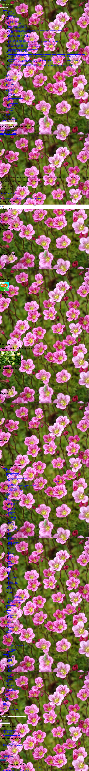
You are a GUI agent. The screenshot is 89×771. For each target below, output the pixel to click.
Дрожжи (8, 130)
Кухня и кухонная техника (14, 74)
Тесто (7, 590)
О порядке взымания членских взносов (17, 27)
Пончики (10, 587)
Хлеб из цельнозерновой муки (15, 600)
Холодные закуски (12, 503)
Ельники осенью (12, 16)
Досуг (4, 693)
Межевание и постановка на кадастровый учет (17, 62)
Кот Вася (10, 651)
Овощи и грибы (9, 99)
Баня (7, 77)
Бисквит (10, 572)
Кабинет (8, 620)
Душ (7, 623)
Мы (6, 641)
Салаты (7, 505)
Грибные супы (11, 512)
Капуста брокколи (12, 543)
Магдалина (13, 649)
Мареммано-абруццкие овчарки (18, 645)
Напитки (8, 115)
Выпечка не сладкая (10, 588)
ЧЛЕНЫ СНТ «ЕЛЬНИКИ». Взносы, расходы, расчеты (19, 25)
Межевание (8, 493)
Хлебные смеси (12, 106)
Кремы (10, 579)
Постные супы (11, 513)
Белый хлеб (2, 130)
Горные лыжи (9, 696)
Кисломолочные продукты (12, 111)
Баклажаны (11, 538)
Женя (7, 639)
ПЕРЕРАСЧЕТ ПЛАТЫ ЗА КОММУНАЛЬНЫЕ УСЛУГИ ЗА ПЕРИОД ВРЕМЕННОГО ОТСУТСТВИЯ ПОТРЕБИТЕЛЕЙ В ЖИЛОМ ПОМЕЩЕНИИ (44, 60)
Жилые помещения (10, 618)
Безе (9, 573)
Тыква (9, 561)
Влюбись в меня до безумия (9, 732)
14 (7, 215)
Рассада (7, 681)
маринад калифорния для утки (10, 733)
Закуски (7, 502)
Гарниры (8, 568)
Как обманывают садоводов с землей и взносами (20, 50)
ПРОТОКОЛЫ (9, 32)
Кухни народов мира (10, 608)
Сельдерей (10, 672)
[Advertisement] (41, 242)
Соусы (7, 100)
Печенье (10, 584)
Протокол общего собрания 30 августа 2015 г (19, 36)
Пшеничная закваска (16, 596)
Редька (10, 557)
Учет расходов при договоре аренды (17, 45)
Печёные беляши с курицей (9, 730)
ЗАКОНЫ (8, 52)
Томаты (10, 674)
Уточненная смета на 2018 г (15, 23)
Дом (4, 611)
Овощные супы (12, 510)
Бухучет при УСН (12, 59)
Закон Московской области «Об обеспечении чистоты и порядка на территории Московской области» (32, 57)
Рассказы (5, 704)
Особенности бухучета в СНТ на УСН (17, 40)
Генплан (8, 470)
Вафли (9, 576)
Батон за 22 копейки (5, 198)
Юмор (4, 708)
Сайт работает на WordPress (22, 770)
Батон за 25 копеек (14, 198)
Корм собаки (14, 650)
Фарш (9, 534)
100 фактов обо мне (7, 116)
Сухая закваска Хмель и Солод (18, 597)
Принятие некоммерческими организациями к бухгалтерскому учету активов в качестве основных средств (33, 41)
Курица (10, 93)
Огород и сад (6, 654)
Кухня (7, 72)
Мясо (9, 91)
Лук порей (10, 549)
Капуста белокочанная (13, 542)
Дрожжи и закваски (13, 103)
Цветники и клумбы (10, 689)
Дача (4, 70)
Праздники (8, 114)
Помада (10, 586)
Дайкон (10, 657)
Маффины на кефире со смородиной (11, 735)
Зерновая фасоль (12, 563)
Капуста (10, 540)
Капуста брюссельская (13, 544)
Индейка (13, 524)
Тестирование (11, 617)
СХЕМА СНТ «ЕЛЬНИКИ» (12, 17)
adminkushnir (8, 136)
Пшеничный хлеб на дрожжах (33, 198)
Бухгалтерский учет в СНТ (14, 39)
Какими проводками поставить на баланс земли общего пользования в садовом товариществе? (31, 44)
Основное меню (4, 7)
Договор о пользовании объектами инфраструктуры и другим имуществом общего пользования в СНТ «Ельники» (35, 30)
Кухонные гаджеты (12, 615)
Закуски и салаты (10, 84)
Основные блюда (10, 90)
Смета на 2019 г (12, 22)
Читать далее (4, 195)
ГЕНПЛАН (8, 18)
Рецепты (5, 81)
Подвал (7, 71)
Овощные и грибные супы (14, 88)
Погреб (10, 630)
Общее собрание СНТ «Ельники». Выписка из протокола (22, 485)
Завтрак (7, 499)
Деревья (10, 686)
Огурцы (10, 666)
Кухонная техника (12, 613)
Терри (4, 744)
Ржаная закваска (15, 595)
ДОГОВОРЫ (9, 28)
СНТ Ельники (9, 469)
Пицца (10, 532)
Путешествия (6, 705)
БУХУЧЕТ (8, 37)
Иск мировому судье (13, 479)
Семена (7, 680)
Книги (7, 699)
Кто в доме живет (10, 79)
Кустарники (11, 685)
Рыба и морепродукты (13, 96)
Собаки (10, 644)
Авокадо (10, 537)
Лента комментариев (8, 756)
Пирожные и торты (13, 583)
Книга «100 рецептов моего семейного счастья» (14, 67)
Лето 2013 (10, 15)
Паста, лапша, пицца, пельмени (15, 98)
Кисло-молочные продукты (12, 500)
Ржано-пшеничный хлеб (14, 602)
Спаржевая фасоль (12, 564)
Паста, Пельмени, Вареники (15, 530)
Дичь (9, 95)
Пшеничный (11, 104)
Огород (7, 75)
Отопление (8, 632)
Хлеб (7, 101)
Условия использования (11, 119)
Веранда (8, 625)
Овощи (7, 535)
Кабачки (10, 539)
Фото (7, 700)
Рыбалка (8, 694)
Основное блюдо (10, 514)
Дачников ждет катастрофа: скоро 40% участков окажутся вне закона (24, 64)
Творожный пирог (17, 745)
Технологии (8, 610)
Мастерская (11, 627)
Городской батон (8, 133)
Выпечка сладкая (10, 110)
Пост (7, 607)
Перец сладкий (12, 553)
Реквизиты (8, 66)
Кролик (13, 525)
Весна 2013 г (11, 13)
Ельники (5, 10)
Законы (7, 495)
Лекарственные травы (11, 690)
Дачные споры (9, 47)
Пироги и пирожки (13, 582)
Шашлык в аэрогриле (8, 731)
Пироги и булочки (10, 108)
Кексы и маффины (12, 577)
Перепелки (13, 528)
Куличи (10, 581)
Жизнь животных (10, 80)
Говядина (13, 517)
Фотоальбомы (9, 11)
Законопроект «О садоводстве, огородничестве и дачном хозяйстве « (24, 61)
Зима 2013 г (11, 12)
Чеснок (10, 566)
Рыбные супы (11, 89)
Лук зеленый (11, 548)
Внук (7, 635)
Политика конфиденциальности (10, 69)
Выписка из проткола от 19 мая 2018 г (17, 33)
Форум (4, 120)
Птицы (10, 652)
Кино (7, 698)
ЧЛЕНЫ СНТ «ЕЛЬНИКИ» (12, 475)
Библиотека (8, 621)
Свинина (13, 519)
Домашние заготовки (11, 113)
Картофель (10, 546)
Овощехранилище (12, 628)
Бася (12, 646)
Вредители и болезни (13, 679)
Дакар (12, 647)
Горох (9, 567)
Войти (4, 753)
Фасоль (10, 562)
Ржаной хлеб (11, 601)
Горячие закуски (12, 504)
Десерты (8, 109)
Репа (9, 558)
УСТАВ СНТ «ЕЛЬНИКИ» (12, 20)
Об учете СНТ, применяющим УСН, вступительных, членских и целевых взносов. (28, 46)
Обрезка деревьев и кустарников (16, 688)
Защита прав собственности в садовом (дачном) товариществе (23, 49)
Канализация (9, 631)
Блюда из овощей (12, 529)
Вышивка (8, 695)
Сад (6, 76)
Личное (4, 703)
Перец (9, 552)
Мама (7, 636)
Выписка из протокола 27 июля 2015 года (18, 35)
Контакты (5, 118)
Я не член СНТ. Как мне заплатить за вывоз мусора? (20, 31)
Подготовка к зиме (10, 683)
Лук (9, 547)
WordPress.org (6, 757)
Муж (7, 637)
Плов (9, 533)
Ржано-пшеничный (13, 105)
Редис (9, 669)
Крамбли (10, 578)
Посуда (10, 616)
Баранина (13, 518)
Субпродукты (11, 94)
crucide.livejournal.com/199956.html (8, 193)
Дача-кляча (6, 4)
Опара (12, 130)
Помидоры (10, 556)
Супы (7, 85)
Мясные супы (11, 86)
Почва (7, 691)
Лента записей (6, 755)
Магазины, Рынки (7, 701)
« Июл (1, 221)
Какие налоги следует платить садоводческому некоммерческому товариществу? (27, 42)
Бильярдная (8, 622)
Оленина (13, 527)
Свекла (10, 559)
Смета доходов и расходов (12, 21)
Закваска (10, 593)
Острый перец (11, 554)
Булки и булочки (12, 574)
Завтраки (8, 83)
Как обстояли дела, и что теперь (16, 26)
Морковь (10, 551)
